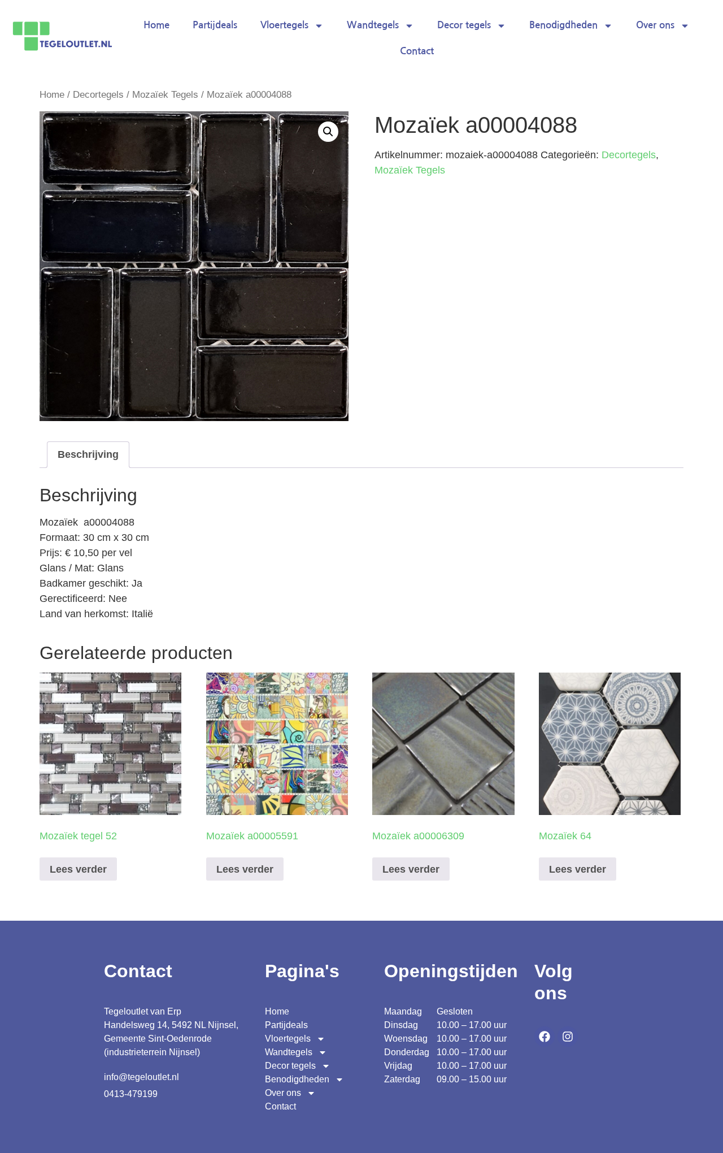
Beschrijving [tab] (88, 454)
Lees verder (78, 869)
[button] (328, 132)
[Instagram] (568, 1036)
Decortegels (98, 94)
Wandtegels (373, 25)
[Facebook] (544, 1036)
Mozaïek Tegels (165, 94)
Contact (417, 51)
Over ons (655, 25)
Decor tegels (464, 25)
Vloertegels (284, 25)
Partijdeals (215, 25)
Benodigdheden (563, 25)
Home (156, 25)
